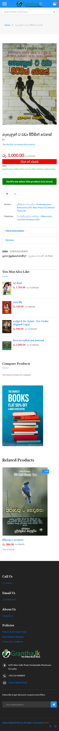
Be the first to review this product (19, 144)
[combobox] (29, 11)
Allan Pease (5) (40, 207)
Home (7, 25)
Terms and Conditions (12, 641)
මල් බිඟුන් (17, 283)
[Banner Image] (29, 415)
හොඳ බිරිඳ (17, 302)
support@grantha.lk (9, 599)
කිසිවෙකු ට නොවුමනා (12, 540)
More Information (14, 230)
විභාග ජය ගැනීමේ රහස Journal (28, 340)
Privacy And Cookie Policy (14, 631)
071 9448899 (7, 583)
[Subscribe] (54, 704)
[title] (50, 727)
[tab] (29, 230)
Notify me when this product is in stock (29, 181)
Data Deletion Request (13, 636)
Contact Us (7, 616)
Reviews (9, 239)
